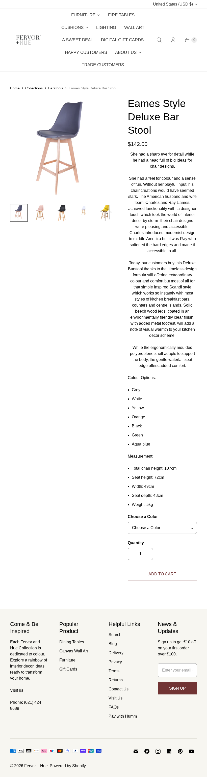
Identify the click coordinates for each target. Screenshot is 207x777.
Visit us (16, 690)
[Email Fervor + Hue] (135, 751)
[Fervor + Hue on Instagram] (158, 751)
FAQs (114, 707)
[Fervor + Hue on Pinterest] (180, 751)
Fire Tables (121, 15)
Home (15, 88)
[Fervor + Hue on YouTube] (191, 751)
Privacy (115, 662)
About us (126, 52)
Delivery (116, 653)
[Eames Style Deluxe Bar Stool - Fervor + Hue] (62, 148)
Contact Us (118, 689)
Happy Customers (86, 52)
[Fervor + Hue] (28, 40)
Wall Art (134, 27)
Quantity (136, 543)
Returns (116, 680)
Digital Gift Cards (122, 40)
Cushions (72, 27)
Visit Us (115, 698)
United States (173, 4)
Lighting (106, 27)
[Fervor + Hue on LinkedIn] (169, 751)
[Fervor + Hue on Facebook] (146, 751)
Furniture (83, 15)
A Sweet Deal (77, 40)
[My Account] (173, 40)
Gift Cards (68, 669)
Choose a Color (143, 516)
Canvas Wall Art (73, 651)
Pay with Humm (123, 716)
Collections (34, 88)
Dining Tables (71, 642)
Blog (113, 644)
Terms (114, 671)
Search (115, 635)
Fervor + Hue (36, 766)
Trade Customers (103, 64)
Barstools (55, 88)
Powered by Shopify (68, 766)
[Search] (159, 40)
